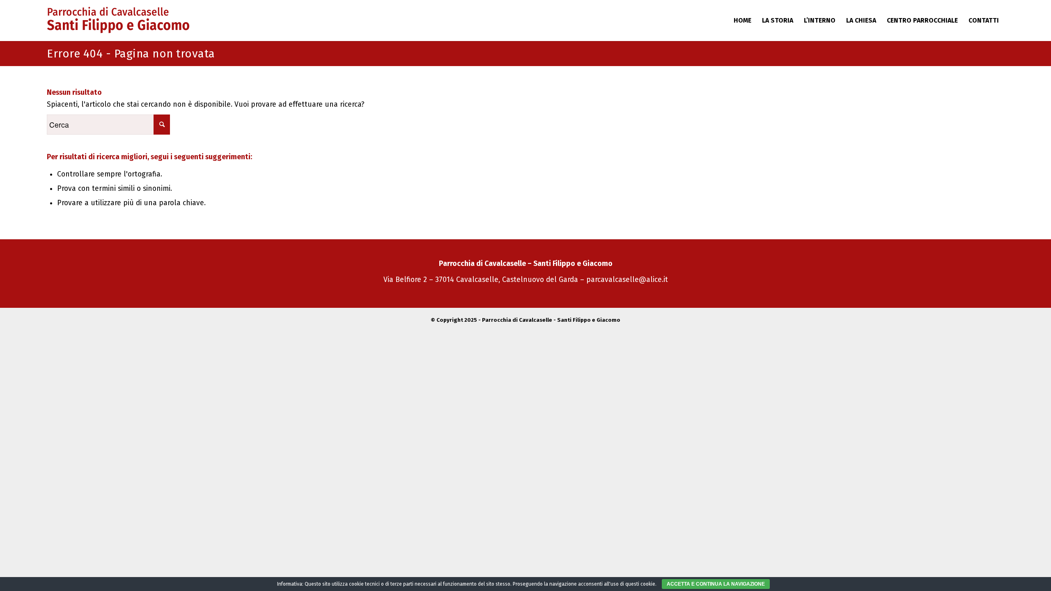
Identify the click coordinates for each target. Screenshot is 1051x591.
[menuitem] (742, 20)
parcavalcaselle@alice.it (627, 279)
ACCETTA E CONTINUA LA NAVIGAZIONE (716, 584)
